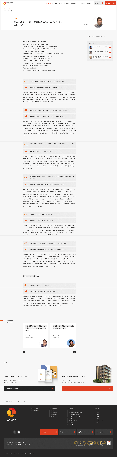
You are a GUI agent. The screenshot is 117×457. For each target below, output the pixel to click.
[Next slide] (74, 352)
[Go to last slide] (24, 352)
